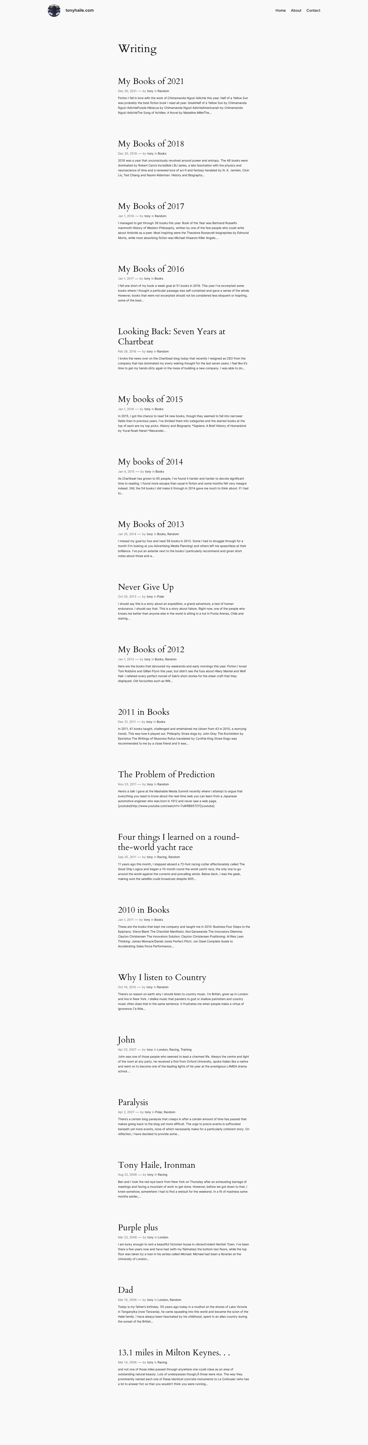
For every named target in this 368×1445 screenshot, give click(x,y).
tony (150, 91)
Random (163, 91)
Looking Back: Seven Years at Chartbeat (171, 337)
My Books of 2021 (151, 81)
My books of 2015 (150, 399)
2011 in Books (143, 712)
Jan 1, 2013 (126, 659)
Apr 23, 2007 (127, 1049)
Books (162, 153)
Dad (125, 1290)
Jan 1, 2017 (126, 278)
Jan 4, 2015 (126, 471)
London (162, 1049)
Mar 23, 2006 (127, 1237)
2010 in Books (143, 910)
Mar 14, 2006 (127, 1362)
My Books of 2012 (151, 650)
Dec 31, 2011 (127, 721)
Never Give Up (146, 587)
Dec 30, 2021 (127, 91)
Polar (160, 596)
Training (186, 1049)
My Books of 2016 (151, 269)
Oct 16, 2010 (127, 987)
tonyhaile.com (80, 10)
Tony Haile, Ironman (157, 1165)
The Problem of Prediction (166, 775)
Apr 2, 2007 (126, 1112)
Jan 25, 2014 (127, 534)
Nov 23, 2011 (127, 784)
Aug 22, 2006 (127, 1174)
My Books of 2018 (151, 144)
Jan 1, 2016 (126, 409)
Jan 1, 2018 (126, 216)
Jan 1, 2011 (126, 919)
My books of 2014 (150, 462)
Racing (162, 857)
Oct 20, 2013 (127, 596)
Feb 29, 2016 (127, 351)
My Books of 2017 (151, 206)
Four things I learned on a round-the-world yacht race (179, 842)
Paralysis (133, 1102)
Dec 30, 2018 (127, 153)
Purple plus (138, 1228)
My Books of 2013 (151, 524)
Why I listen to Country (162, 977)
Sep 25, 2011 (127, 857)
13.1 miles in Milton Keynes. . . (174, 1353)
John (126, 1040)
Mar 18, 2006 (127, 1299)
